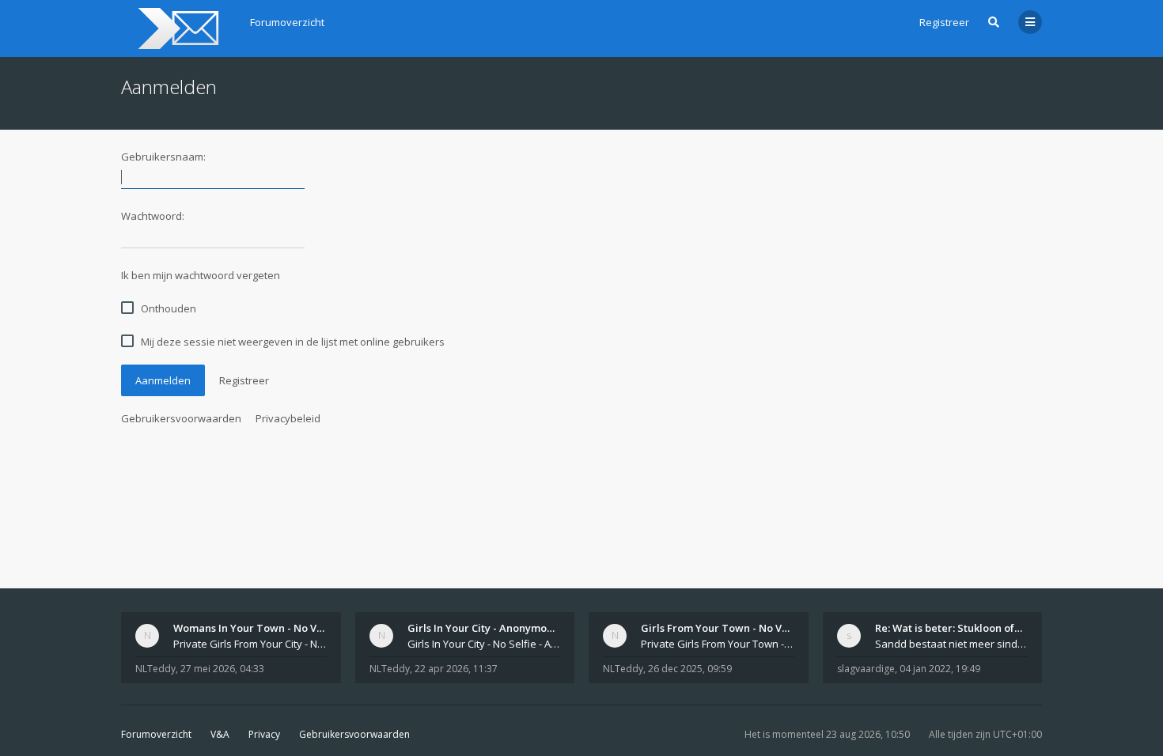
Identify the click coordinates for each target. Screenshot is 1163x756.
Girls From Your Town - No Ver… (721, 628)
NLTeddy (155, 668)
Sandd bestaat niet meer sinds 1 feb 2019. (952, 644)
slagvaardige (866, 668)
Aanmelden (163, 380)
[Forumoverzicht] (176, 28)
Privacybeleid (288, 418)
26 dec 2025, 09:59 (690, 668)
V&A (219, 734)
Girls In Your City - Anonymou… (484, 628)
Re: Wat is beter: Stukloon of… (948, 628)
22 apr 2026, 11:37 (456, 668)
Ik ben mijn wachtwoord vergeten (200, 275)
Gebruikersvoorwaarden (181, 418)
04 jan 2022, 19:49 (940, 668)
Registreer (944, 22)
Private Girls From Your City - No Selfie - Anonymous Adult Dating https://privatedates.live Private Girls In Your (250, 644)
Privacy (264, 734)
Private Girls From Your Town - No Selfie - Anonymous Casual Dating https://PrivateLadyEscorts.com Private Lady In (717, 644)
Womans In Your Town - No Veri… (256, 628)
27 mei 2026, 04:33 (222, 668)
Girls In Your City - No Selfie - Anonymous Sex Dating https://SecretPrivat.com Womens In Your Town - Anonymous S (484, 644)
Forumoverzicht (156, 734)
